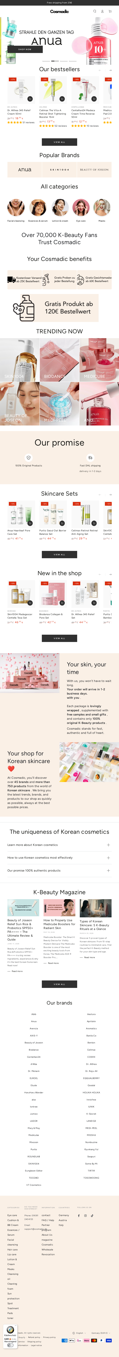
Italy (61, 1225)
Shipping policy (34, 1342)
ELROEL (34, 1078)
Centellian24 (34, 1057)
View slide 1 (46, 58)
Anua (33, 1021)
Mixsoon (33, 1142)
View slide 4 (73, 58)
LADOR (34, 1121)
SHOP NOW (24, 49)
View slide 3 (64, 58)
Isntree (34, 1106)
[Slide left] (102, 70)
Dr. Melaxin (34, 1071)
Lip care (12, 1254)
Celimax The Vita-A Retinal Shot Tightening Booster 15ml (52, 113)
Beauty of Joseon (34, 1042)
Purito (34, 1149)
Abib (33, 1014)
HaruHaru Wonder (33, 1092)
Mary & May (34, 1128)
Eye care (12, 1215)
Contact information (19, 1345)
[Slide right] (108, 70)
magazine (47, 1239)
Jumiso (33, 1114)
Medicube (34, 1135)
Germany (64, 1215)
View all (59, 142)
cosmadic (19, 1333)
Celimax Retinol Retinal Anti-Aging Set (84, 532)
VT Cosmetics (33, 1185)
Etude (34, 1085)
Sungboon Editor (34, 1170)
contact (46, 1215)
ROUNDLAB (34, 1156)
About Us (47, 1234)
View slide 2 (55, 58)
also (34, 1099)
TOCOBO (34, 1178)
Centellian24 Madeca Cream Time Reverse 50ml (83, 113)
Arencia (34, 1028)
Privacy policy (49, 1337)
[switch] (10, 1345)
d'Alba (34, 1064)
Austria (63, 1220)
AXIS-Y (33, 1035)
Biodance (34, 1050)
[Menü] (16, 1326)
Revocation (48, 1254)
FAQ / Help (48, 1220)
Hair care (12, 1249)
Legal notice (36, 1345)
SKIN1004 (33, 1163)
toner (10, 1318)
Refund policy (34, 1337)
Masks (10, 1269)
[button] (95, 11)
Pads (10, 1313)
